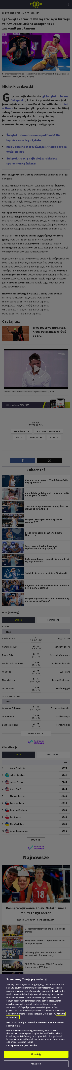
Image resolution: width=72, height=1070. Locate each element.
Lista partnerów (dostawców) (22, 1045)
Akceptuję (36, 1054)
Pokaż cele (36, 1063)
